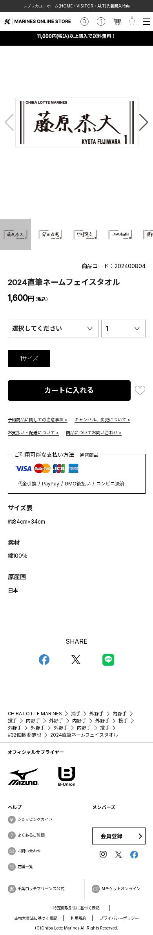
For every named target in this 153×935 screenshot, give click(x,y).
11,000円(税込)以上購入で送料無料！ (76, 36)
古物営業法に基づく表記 (35, 918)
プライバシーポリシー (119, 918)
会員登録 (111, 836)
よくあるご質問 (31, 835)
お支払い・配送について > (33, 432)
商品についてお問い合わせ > (94, 432)
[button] (143, 122)
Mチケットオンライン (121, 888)
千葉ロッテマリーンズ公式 (41, 888)
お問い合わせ (29, 850)
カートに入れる (69, 390)
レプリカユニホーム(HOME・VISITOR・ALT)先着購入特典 (76, 6)
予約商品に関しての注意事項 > (38, 419)
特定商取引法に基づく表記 (76, 907)
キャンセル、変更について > (102, 419)
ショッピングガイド (35, 819)
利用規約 (78, 918)
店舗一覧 (25, 866)
